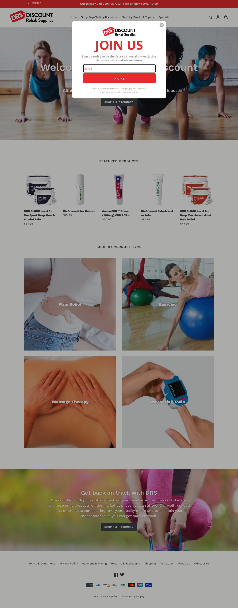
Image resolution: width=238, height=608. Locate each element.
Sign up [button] (119, 78)
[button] (162, 25)
